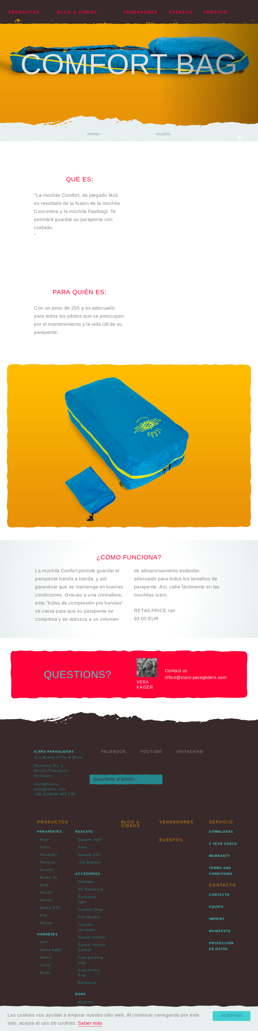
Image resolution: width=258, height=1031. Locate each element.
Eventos (180, 12)
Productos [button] (24, 12)
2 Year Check (223, 844)
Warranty (219, 856)
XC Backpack (91, 889)
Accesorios (87, 874)
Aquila (46, 923)
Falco (45, 847)
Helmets (86, 882)
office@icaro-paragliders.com (196, 677)
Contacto (219, 895)
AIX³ (44, 942)
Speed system (91, 937)
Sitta (44, 885)
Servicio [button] (216, 12)
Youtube (151, 751)
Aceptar (231, 1015)
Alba (82, 847)
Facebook (113, 751)
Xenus (46, 900)
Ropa (80, 994)
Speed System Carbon (92, 947)
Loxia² (46, 965)
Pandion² (48, 855)
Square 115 (89, 855)
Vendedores (140, 12)
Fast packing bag (90, 959)
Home (112, 9)
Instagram (189, 751)
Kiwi (44, 915)
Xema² (46, 957)
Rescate (84, 831)
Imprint (216, 919)
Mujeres (85, 1002)
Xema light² (51, 950)
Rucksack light (87, 899)
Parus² (46, 892)
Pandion (48, 862)
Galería (163, 134)
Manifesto (220, 931)
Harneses (47, 934)
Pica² (45, 839)
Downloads (221, 831)
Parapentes (49, 831)
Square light (90, 839)
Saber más (90, 1023)
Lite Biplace (89, 862)
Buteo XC (49, 877)
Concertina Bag (88, 972)
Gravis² (47, 870)
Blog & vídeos (77, 12)
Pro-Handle (89, 917)
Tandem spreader (86, 927)
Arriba (93, 134)
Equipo (216, 907)
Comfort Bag (90, 909)
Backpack (87, 983)
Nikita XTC (50, 908)
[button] (243, 12)
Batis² (45, 972)
